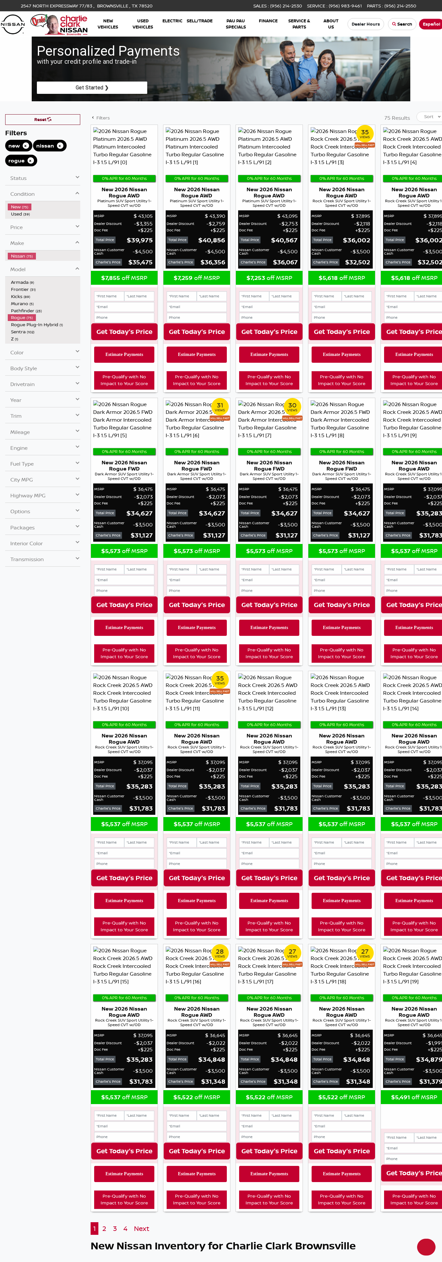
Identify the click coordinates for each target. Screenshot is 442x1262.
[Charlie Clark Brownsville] (44, 23)
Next (141, 1228)
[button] (108, 24)
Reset (40, 119)
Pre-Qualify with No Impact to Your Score (124, 380)
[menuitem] (44, 206)
